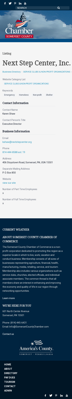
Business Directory (12, 71)
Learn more (9, 298)
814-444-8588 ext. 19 (14, 152)
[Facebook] (5, 3)
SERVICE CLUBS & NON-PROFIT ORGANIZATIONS (46, 71)
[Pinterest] (15, 3)
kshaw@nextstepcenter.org (17, 142)
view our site (9, 183)
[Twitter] (10, 3)
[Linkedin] (20, 3)
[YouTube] (25, 3)
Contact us (8, 334)
